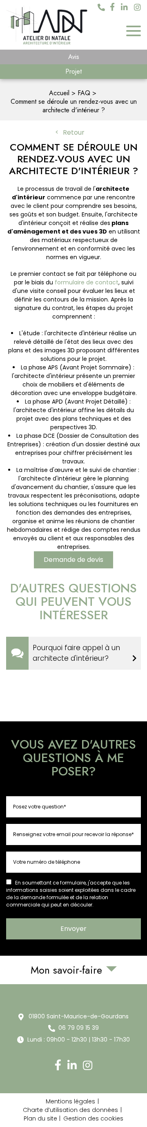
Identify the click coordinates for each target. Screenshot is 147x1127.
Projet (73, 71)
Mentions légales (70, 1101)
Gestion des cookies (93, 1118)
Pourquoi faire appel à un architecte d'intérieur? (76, 653)
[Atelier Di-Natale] (47, 25)
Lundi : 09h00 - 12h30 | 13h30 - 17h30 (78, 1039)
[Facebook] (112, 7)
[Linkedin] (124, 8)
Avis (73, 56)
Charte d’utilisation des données (70, 1110)
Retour (74, 133)
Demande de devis (73, 559)
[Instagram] (137, 8)
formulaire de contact (86, 282)
